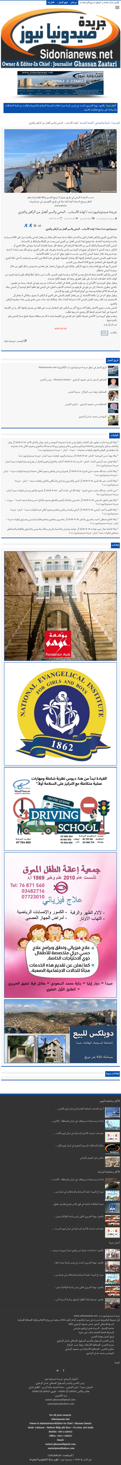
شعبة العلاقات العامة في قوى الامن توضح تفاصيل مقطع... (77, 1204)
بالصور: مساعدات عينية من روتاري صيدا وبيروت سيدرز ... (77, 1250)
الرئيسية (116, 123)
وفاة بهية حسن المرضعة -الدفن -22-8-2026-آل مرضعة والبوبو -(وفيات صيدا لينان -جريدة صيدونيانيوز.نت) (68, 456)
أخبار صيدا (111, 105)
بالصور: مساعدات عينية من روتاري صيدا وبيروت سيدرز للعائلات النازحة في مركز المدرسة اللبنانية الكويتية (56, 105)
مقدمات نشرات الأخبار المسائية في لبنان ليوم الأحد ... (78, 1133)
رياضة (104, 333)
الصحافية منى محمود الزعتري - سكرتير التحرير (86, 404)
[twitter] (57, 1370)
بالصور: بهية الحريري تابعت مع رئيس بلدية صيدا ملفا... (78, 1263)
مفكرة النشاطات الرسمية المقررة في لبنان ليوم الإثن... (79, 1145)
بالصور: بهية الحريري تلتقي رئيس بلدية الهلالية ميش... (79, 1216)
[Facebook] (63, 1370)
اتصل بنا (51, 2)
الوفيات (114, 435)
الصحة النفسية (86, 123)
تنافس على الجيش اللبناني (92, 1158)
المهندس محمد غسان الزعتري (93, 416)
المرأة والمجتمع (102, 123)
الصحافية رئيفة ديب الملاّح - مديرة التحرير (87, 392)
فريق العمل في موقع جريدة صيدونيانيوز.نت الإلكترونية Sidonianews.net (73, 367)
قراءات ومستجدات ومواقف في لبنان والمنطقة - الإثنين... (77, 1121)
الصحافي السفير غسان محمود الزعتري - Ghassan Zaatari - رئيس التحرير (73, 380)
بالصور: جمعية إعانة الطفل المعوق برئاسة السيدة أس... (79, 1299)
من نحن (74, 2)
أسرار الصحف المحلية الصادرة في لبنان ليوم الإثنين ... (79, 1109)
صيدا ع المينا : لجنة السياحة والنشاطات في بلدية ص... (78, 1192)
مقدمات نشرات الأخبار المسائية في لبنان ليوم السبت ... (78, 1229)
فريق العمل (63, 2)
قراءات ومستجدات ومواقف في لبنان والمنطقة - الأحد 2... (77, 1179)
